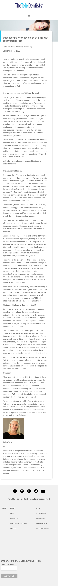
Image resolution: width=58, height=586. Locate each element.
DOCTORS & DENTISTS (18, 524)
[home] (29, 6)
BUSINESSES (40, 518)
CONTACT (14, 529)
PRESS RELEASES (42, 529)
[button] (29, 16)
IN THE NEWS (41, 513)
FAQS (12, 513)
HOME (4, 508)
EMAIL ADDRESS (7, 565)
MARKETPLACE (41, 524)
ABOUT (12, 508)
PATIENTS (14, 518)
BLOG (38, 508)
